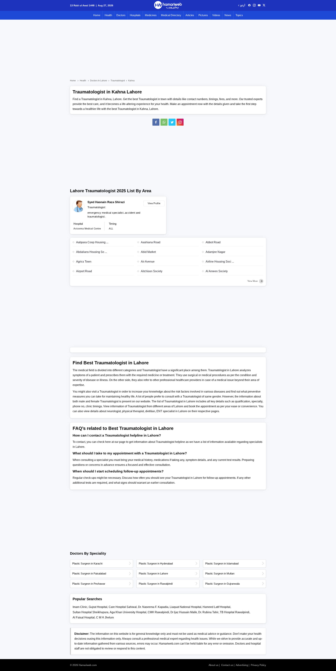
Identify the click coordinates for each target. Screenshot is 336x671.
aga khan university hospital (128, 612)
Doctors (120, 15)
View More (252, 281)
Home (96, 15)
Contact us (227, 665)
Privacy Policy (258, 665)
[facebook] (249, 5)
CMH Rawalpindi (158, 612)
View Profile (154, 203)
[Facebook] (155, 122)
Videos (216, 15)
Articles (190, 15)
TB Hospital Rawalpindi (234, 612)
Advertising (242, 665)
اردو (242, 5)
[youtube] (259, 5)
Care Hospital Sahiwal (123, 606)
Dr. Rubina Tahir (208, 612)
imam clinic (80, 606)
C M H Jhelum (105, 617)
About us (213, 665)
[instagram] (180, 122)
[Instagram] (254, 5)
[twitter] (264, 5)
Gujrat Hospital (98, 606)
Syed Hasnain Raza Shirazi (106, 202)
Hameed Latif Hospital (216, 606)
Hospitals (135, 15)
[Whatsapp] (163, 122)
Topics (239, 15)
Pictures (203, 15)
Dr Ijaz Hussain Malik (183, 612)
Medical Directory (171, 15)
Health (108, 15)
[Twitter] (172, 122)
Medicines (151, 15)
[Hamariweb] (168, 5)
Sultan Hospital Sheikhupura (90, 612)
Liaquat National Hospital (185, 606)
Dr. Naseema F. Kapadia (153, 606)
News (228, 15)
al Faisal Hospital (84, 617)
